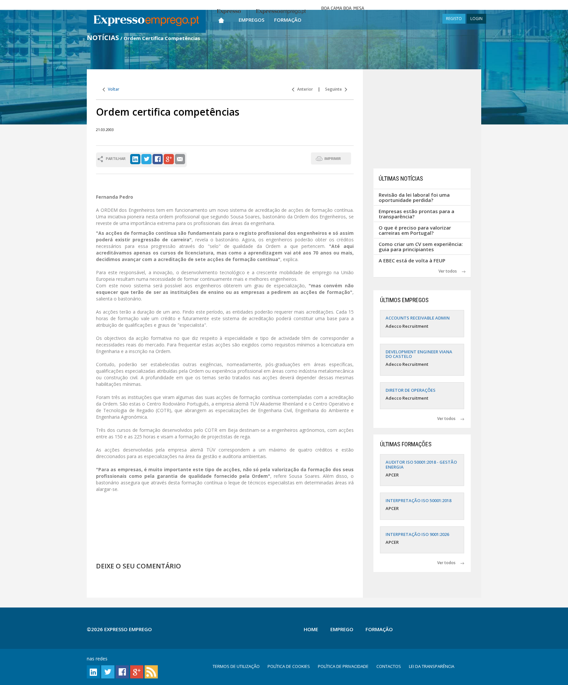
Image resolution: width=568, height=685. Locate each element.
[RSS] (151, 671)
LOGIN (476, 18)
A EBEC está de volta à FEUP (412, 260)
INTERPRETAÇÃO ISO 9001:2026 (417, 534)
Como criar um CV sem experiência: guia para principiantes (421, 247)
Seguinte (335, 89)
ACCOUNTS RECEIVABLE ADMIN (418, 318)
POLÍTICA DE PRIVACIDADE (343, 666)
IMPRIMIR (332, 158)
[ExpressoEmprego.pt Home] (146, 21)
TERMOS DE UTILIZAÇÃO (236, 666)
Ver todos (450, 271)
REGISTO (454, 18)
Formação (287, 19)
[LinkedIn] (135, 158)
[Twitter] (146, 158)
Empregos (251, 19)
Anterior (303, 89)
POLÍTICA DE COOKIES (289, 666)
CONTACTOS (388, 666)
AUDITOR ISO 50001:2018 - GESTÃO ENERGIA (421, 464)
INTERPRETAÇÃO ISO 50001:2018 (418, 500)
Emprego (341, 629)
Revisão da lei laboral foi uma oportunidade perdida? (414, 197)
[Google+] (169, 158)
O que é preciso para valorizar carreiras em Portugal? (415, 230)
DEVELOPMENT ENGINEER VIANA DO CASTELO (419, 354)
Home (311, 629)
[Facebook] (158, 158)
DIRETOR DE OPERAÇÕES (411, 390)
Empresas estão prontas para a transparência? (416, 214)
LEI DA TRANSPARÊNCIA (431, 666)
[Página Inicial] (221, 19)
